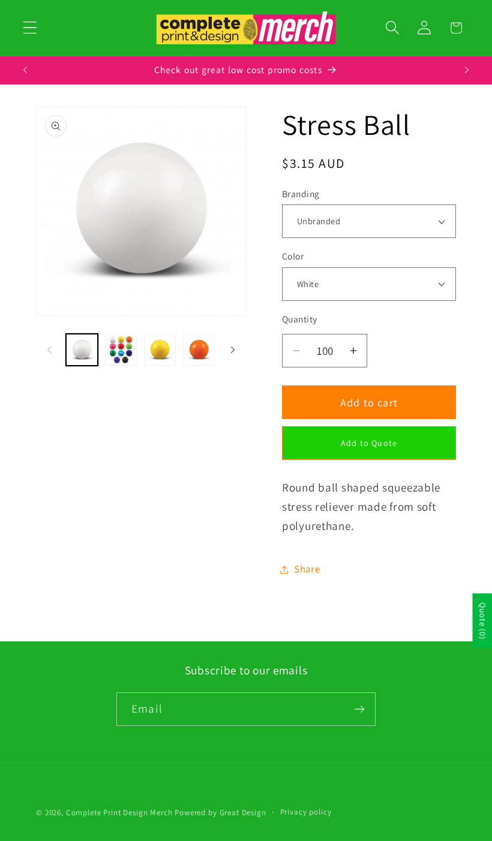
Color (293, 256)
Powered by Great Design (220, 812)
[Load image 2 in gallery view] (121, 350)
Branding (301, 194)
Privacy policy (306, 812)
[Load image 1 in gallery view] (82, 350)
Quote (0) (482, 620)
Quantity (299, 319)
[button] (30, 28)
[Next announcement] (467, 70)
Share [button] (307, 568)
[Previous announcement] (25, 70)
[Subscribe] (359, 709)
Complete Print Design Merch (119, 812)
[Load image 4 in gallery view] (199, 350)
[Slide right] (233, 349)
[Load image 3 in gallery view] (160, 350)
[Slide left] (49, 349)
